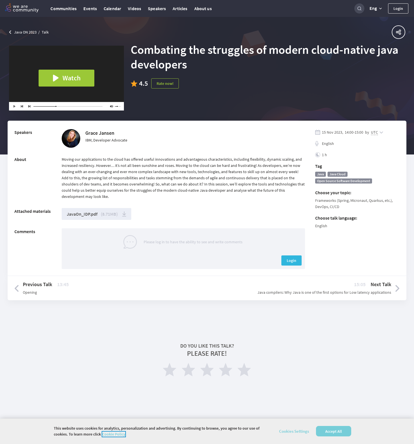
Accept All (333, 431)
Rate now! (165, 83)
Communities (63, 8)
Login (398, 8)
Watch (72, 78)
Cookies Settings (294, 431)
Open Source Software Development (343, 181)
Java (320, 174)
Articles (180, 8)
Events (90, 8)
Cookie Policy (113, 434)
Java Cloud (338, 174)
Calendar (112, 8)
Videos (134, 8)
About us (203, 8)
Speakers (157, 8)
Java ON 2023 (25, 32)
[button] (376, 8)
